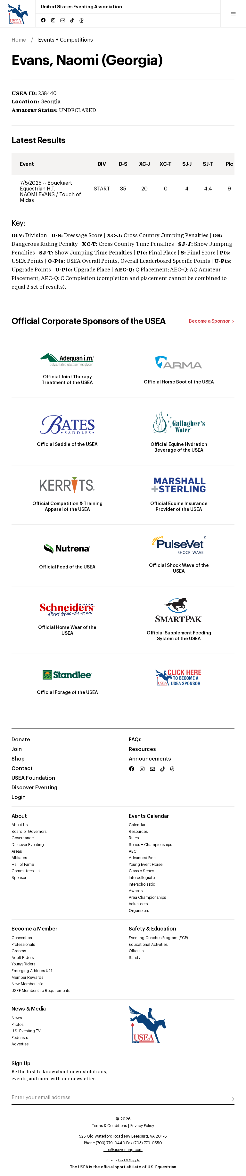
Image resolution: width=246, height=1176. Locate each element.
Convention (22, 938)
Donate (21, 739)
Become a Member (34, 928)
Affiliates (19, 858)
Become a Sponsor (209, 321)
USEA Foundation (33, 778)
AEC (132, 851)
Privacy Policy (142, 1126)
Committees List (26, 871)
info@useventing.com (123, 1150)
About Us (20, 825)
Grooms (19, 951)
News (17, 1018)
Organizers (139, 911)
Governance (23, 838)
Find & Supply (129, 1160)
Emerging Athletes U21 (32, 971)
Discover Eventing (34, 787)
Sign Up (21, 1063)
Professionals (23, 944)
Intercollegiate (142, 878)
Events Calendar (148, 816)
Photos (17, 1025)
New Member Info (27, 984)
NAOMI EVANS (38, 194)
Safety (134, 958)
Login (19, 797)
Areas (17, 851)
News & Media (29, 1008)
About (19, 816)
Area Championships (147, 897)
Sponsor (19, 878)
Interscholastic (142, 884)
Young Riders (23, 964)
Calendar (137, 825)
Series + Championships (150, 845)
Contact (22, 768)
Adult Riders (23, 958)
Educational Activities (148, 944)
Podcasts (20, 1038)
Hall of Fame (23, 864)
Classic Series (141, 871)
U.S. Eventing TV (26, 1031)
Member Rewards (27, 977)
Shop (18, 758)
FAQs (135, 739)
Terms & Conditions (109, 1126)
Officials (136, 951)
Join (17, 749)
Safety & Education (152, 928)
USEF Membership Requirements (41, 991)
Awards (136, 891)
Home (19, 40)
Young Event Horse (145, 864)
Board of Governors (29, 832)
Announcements (150, 758)
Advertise (20, 1044)
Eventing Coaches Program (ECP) (158, 938)
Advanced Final (143, 858)
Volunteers (138, 904)
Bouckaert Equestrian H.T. (46, 186)
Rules (134, 838)
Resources (142, 749)
